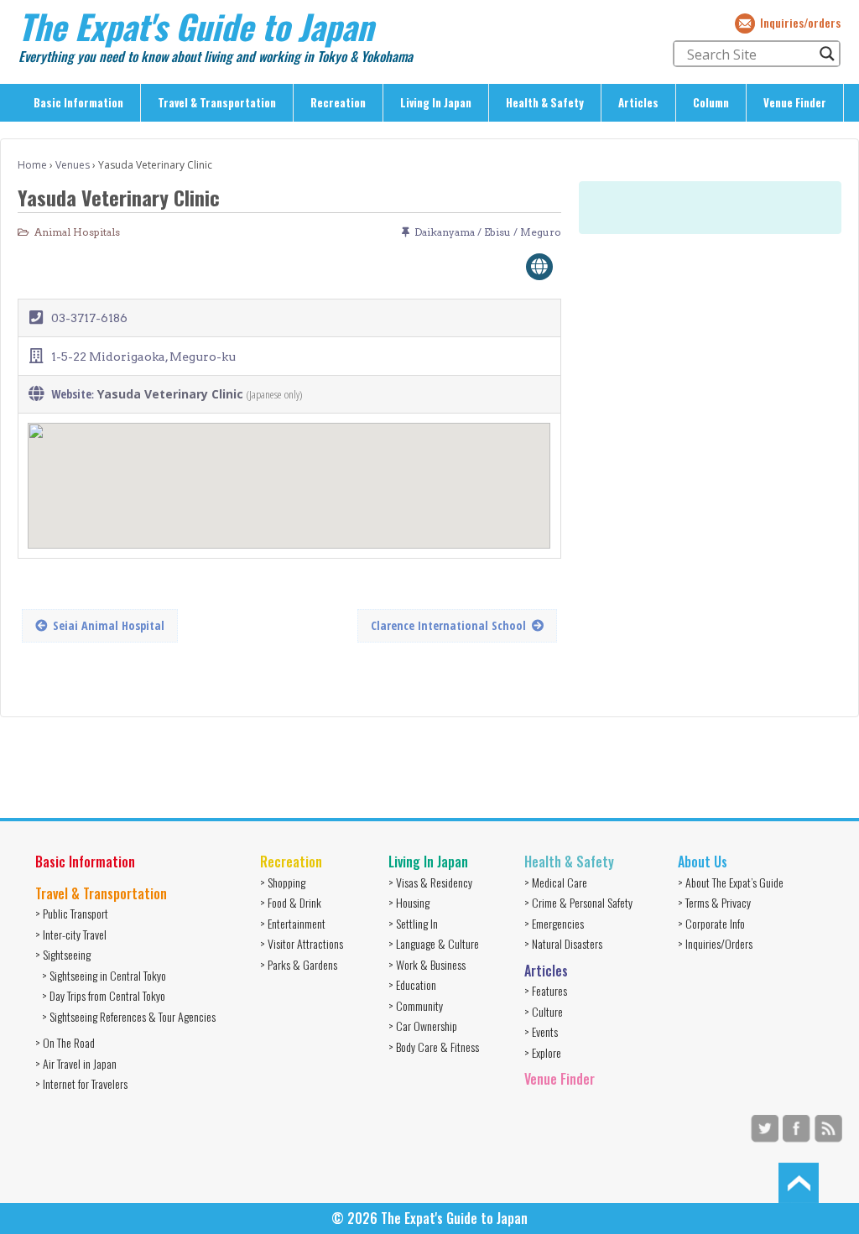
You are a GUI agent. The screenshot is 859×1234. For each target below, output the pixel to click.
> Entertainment (292, 923)
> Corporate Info (711, 923)
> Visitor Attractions (301, 943)
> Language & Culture (433, 943)
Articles (638, 102)
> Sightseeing (63, 954)
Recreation (338, 102)
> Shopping (282, 882)
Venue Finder (794, 102)
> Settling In (413, 923)
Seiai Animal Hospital (108, 625)
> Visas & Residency (430, 882)
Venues (72, 165)
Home (32, 165)
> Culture (543, 1011)
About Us (702, 861)
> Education (412, 984)
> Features (545, 990)
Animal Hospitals (77, 232)
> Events (541, 1031)
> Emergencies (554, 923)
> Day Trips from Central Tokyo (103, 995)
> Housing (409, 902)
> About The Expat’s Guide (731, 882)
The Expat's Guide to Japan (195, 26)
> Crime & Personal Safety (578, 902)
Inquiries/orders (800, 22)
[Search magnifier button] (827, 53)
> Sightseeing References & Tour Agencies (129, 1016)
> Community (415, 1005)
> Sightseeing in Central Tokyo (104, 975)
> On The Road (65, 1042)
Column (711, 102)
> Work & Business (427, 964)
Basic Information (78, 102)
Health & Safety (545, 102)
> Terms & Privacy (714, 902)
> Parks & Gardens (298, 964)
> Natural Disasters (563, 943)
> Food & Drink (290, 902)
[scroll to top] (798, 1182)
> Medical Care (555, 882)
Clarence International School (448, 625)
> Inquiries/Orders (715, 943)
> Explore (542, 1052)
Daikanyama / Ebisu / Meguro (487, 232)
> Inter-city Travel (71, 934)
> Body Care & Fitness (433, 1046)
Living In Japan (435, 102)
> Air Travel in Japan (76, 1063)
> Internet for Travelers (81, 1083)
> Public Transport (71, 913)
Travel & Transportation (217, 102)
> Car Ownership (422, 1025)
